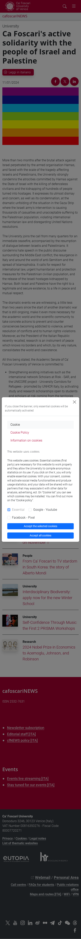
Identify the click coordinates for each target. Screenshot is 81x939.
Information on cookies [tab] (26, 440)
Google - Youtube (45, 510)
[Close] (74, 402)
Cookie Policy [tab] (19, 432)
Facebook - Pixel (23, 517)
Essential (18, 510)
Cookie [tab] (15, 424)
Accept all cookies (40, 535)
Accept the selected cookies (40, 526)
